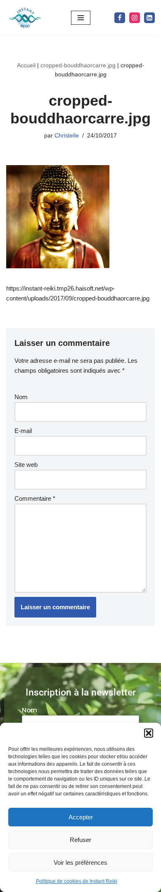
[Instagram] (134, 17)
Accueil (26, 65)
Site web (26, 464)
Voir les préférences (80, 862)
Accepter (81, 817)
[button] (148, 733)
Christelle (66, 135)
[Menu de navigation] (80, 18)
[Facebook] (119, 17)
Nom (21, 396)
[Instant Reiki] (24, 18)
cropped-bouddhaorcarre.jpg (78, 65)
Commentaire (34, 498)
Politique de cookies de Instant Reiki (76, 881)
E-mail (23, 430)
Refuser (80, 839)
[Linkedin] (149, 17)
